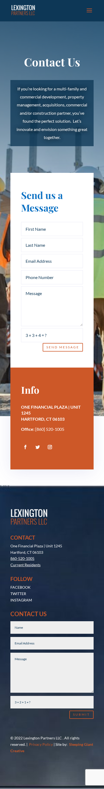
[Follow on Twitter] (37, 447)
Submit (81, 714)
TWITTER (18, 593)
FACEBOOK (20, 587)
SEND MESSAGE (62, 347)
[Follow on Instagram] (50, 447)
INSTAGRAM (21, 600)
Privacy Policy (41, 744)
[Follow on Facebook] (25, 447)
